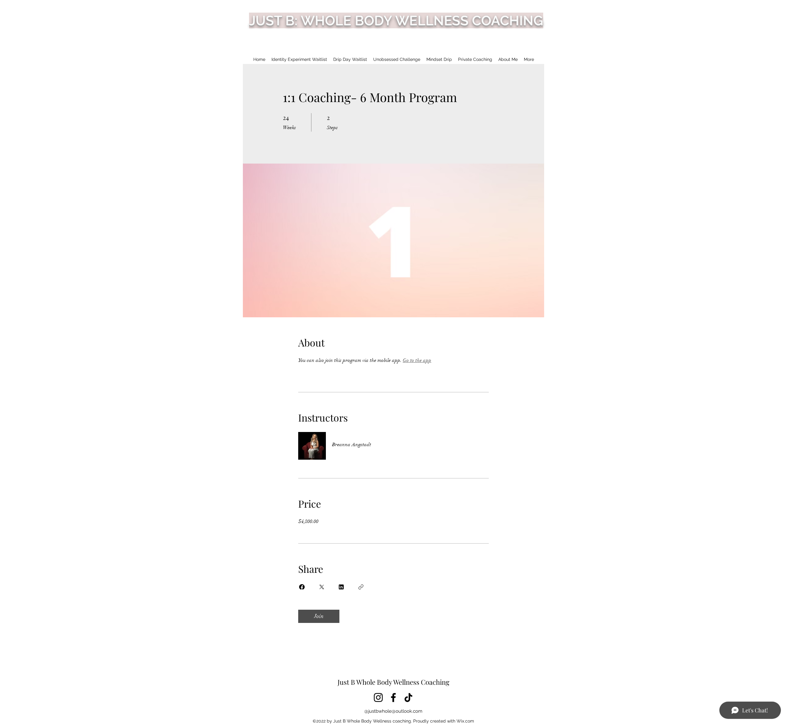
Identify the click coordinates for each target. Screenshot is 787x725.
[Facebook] (393, 697)
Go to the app (417, 360)
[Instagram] (378, 697)
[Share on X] (321, 587)
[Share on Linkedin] (341, 587)
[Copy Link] (361, 587)
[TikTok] (408, 697)
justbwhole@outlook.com (395, 711)
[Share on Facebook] (302, 587)
